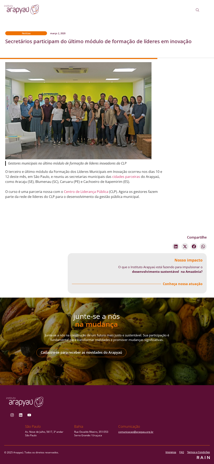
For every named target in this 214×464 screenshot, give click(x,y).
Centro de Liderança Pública (86, 191)
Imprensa (171, 452)
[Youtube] (29, 415)
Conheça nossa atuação (183, 284)
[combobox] (201, 10)
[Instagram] (12, 415)
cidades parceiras (126, 176)
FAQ (181, 452)
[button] (175, 246)
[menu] (209, 10)
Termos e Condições (198, 452)
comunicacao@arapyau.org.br (135, 432)
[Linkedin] (20, 415)
